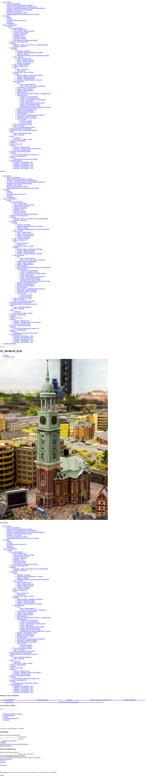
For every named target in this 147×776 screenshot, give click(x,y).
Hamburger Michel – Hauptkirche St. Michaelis (30, 75)
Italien (12, 136)
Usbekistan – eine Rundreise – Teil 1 (23, 162)
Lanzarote (13, 145)
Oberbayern (142, 700)
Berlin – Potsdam (18, 57)
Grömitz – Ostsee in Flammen (25, 89)
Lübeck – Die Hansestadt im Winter (30, 104)
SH (60, 702)
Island (11, 131)
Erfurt (15, 67)
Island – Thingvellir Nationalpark (22, 133)
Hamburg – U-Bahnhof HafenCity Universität (29, 80)
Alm (1, 700)
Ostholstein (8, 702)
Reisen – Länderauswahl (10, 25)
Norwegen (138, 700)
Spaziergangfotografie (70, 702)
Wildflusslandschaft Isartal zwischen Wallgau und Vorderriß (23, 14)
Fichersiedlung (54, 700)
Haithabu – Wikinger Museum (25, 90)
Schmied (47, 702)
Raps (37, 702)
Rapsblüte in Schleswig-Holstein (26, 112)
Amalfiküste (17, 137)
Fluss (61, 700)
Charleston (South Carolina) (21, 32)
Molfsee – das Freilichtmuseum (25, 110)
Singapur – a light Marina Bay (18, 156)
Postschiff (21, 702)
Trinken (80, 702)
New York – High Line (20, 38)
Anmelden (3, 742)
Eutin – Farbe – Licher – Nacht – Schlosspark (32, 86)
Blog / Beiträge (7, 2)
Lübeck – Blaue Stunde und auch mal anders (32, 102)
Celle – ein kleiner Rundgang (21, 64)
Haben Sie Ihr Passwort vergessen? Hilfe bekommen (14, 744)
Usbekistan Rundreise (16, 160)
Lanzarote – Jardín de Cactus (21, 147)
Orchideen (9, 22)
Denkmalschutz (42, 700)
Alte (3, 700)
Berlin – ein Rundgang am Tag (25, 60)
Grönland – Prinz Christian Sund (19, 41)
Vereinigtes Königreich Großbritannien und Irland (23, 130)
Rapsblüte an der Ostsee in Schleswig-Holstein (19, 9)
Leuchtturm (85, 700)
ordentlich (2, 702)
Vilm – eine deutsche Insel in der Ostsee (24, 127)
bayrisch (23, 700)
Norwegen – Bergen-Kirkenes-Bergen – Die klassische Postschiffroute (26, 8)
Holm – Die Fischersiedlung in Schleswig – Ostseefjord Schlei (34, 93)
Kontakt (5, 717)
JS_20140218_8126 (8, 357)
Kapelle (76, 700)
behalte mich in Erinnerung (9, 741)
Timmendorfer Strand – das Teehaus (26, 118)
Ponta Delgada (16, 702)
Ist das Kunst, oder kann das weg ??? (17, 20)
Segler (57, 702)
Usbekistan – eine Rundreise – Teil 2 (23, 163)
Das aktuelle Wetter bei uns (10, 718)
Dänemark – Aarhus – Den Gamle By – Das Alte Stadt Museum (31, 44)
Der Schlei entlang (22, 113)
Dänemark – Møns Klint (20, 46)
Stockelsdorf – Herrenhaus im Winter (27, 116)
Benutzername (22, 737)
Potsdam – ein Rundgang (24, 63)
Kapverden (13, 142)
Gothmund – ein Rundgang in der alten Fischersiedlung (22, 6)
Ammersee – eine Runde (23, 51)
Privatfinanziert (26, 702)
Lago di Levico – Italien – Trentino (23, 139)
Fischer (58, 700)
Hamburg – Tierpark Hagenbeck (25, 78)
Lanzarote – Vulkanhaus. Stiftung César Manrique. (27, 148)
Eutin (18, 83)
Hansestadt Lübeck (22, 95)
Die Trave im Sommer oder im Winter (17, 12)
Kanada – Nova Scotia (16, 144)
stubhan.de (3, 171)
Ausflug (10, 699)
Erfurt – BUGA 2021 (22, 69)
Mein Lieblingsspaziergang (101, 700)
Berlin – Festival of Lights (24, 58)
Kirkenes (80, 700)
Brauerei (34, 700)
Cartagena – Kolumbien (20, 34)
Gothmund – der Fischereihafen (28, 96)
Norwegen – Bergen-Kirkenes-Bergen (20, 151)
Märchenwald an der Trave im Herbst (30, 105)
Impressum (6, 720)
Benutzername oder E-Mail (26, 754)
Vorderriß (90, 702)
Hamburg (16, 73)
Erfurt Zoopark (21, 70)
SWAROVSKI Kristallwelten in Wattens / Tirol (26, 154)
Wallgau (94, 702)
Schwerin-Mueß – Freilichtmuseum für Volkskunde (31, 115)
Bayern (16, 49)
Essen (50, 700)
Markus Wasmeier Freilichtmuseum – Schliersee (20, 5)
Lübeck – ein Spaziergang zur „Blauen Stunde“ (33, 99)
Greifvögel (10, 19)
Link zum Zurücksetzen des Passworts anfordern (13, 756)
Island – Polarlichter (19, 134)
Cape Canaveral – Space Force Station (24, 31)
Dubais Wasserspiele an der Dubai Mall (20, 128)
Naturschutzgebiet (118, 700)
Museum (113, 700)
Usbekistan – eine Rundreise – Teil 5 (23, 168)
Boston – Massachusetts (20, 29)
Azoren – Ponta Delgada (13, 3)
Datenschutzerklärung (9, 715)
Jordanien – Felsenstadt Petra (18, 141)
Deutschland (13, 48)
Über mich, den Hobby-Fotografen (12, 714)
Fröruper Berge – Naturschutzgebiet (26, 87)
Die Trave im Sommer (26, 121)
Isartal (74, 700)
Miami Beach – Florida (20, 37)
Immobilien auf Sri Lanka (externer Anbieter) (26, 159)
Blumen (9, 17)
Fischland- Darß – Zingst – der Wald (23, 72)
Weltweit (9, 26)
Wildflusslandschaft (100, 702)
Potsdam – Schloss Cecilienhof (25, 61)
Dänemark (13, 43)
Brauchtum (30, 700)
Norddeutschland (129, 700)
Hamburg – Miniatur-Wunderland (26, 76)
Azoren (15, 700)
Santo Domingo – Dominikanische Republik (26, 40)
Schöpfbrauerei (53, 702)
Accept (2, 775)
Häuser (69, 700)
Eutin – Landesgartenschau (27, 84)
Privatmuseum (32, 702)
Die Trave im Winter (25, 122)
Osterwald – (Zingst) (19, 125)
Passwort (21, 739)
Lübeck (88, 700)
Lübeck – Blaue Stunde (26, 101)
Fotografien (6, 16)
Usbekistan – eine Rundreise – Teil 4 (23, 166)
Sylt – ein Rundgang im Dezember (23, 124)
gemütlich (65, 700)
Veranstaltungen (85, 702)
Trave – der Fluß (21, 119)
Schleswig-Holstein (19, 81)
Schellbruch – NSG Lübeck (14, 11)
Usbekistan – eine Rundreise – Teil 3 (23, 165)
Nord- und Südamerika (16, 28)
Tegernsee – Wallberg (23, 54)
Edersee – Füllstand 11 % (20, 66)
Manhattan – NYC (19, 35)
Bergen (26, 700)
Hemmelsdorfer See (22, 92)
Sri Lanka (12, 157)
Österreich (13, 153)
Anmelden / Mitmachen (9, 343)
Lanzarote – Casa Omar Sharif (22, 150)
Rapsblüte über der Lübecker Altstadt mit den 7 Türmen (35, 107)
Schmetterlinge (11, 23)
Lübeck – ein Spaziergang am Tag (29, 98)
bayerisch (19, 700)
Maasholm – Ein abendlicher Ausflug (27, 109)
